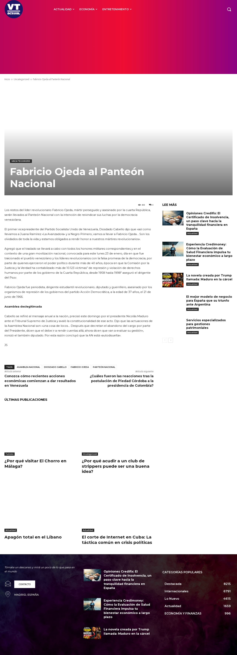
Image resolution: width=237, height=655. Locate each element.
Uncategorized (21, 79)
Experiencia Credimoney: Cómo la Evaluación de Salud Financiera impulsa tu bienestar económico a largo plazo (209, 252)
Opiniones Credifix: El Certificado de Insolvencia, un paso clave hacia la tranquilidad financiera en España (207, 221)
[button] (229, 9)
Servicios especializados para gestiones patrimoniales (206, 324)
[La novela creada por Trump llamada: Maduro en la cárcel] (172, 280)
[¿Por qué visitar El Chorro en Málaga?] (40, 431)
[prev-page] (164, 340)
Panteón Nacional (104, 367)
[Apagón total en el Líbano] (40, 507)
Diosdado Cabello (55, 367)
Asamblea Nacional (28, 367)
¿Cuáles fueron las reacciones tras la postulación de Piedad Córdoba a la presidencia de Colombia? (121, 380)
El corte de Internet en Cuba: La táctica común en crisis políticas (117, 540)
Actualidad (11, 530)
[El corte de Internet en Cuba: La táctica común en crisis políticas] (118, 507)
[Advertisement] (118, 46)
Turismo (10, 454)
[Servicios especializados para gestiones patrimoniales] (172, 325)
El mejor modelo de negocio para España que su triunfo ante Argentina (209, 300)
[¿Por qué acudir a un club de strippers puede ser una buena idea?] (118, 431)
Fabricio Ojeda (80, 367)
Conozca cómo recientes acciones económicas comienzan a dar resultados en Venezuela (40, 380)
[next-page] (170, 340)
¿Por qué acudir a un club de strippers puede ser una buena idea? (115, 466)
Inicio (7, 79)
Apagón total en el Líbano (33, 537)
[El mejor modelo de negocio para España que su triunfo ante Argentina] (172, 301)
